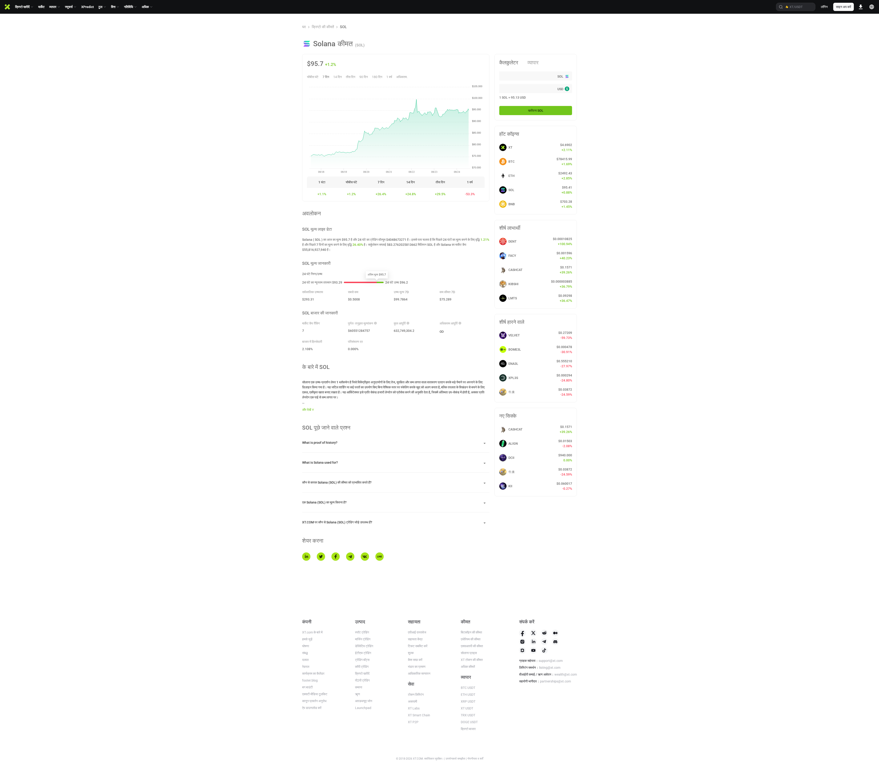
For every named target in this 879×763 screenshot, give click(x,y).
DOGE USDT (469, 722)
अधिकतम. (402, 77)
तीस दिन (350, 77)
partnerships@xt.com (555, 681)
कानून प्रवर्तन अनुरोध (314, 701)
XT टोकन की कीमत (472, 660)
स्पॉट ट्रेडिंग (362, 632)
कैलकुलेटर (508, 62)
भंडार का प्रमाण (417, 666)
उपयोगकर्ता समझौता (455, 758)
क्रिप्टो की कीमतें (323, 27)
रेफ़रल (305, 666)
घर (304, 27)
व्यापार (533, 62)
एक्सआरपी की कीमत (472, 646)
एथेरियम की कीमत (470, 639)
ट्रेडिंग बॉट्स (362, 660)
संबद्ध (305, 653)
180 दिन (377, 77)
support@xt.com (551, 661)
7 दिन (326, 77)
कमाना (358, 687)
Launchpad (363, 708)
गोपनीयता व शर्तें (475, 758)
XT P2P (413, 722)
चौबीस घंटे (312, 77)
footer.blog (310, 680)
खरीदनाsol (535, 110)
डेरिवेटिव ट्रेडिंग (364, 646)
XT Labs (414, 708)
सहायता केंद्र (415, 639)
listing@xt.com (549, 667)
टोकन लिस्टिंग (416, 694)
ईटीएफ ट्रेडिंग (363, 653)
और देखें (306, 409)
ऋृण (357, 694)
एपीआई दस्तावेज (417, 632)
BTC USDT (468, 688)
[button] (395, 442)
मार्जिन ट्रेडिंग (362, 639)
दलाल (305, 660)
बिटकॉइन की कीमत (471, 632)
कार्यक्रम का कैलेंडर (313, 673)
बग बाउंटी (307, 687)
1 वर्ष (389, 77)
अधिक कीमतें (468, 666)
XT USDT (467, 708)
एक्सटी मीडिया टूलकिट (314, 694)
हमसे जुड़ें (307, 639)
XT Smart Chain (419, 715)
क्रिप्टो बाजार (468, 729)
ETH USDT (468, 694)
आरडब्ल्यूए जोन (363, 701)
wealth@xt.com (565, 674)
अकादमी (412, 701)
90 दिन (363, 77)
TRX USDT (468, 715)
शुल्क (411, 653)
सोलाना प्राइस (469, 653)
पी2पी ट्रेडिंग (362, 680)
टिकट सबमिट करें (417, 646)
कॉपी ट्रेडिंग (362, 666)
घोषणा (305, 646)
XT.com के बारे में (312, 632)
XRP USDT (468, 701)
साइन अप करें (843, 7)
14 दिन (337, 77)
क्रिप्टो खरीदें (362, 673)
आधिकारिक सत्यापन (419, 673)
